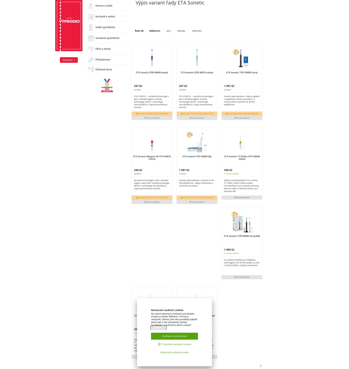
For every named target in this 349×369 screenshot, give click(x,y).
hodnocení (197, 30)
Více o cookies (158, 327)
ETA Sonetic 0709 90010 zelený (197, 72)
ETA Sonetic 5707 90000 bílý (197, 156)
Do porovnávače (153, 118)
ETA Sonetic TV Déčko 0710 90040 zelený (242, 157)
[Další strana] (260, 365)
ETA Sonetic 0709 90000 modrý (152, 72)
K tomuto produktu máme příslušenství (153, 113)
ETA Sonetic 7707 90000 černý (242, 72)
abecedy (181, 30)
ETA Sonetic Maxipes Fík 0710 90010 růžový (152, 157)
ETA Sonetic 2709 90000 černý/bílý (242, 236)
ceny (168, 30)
